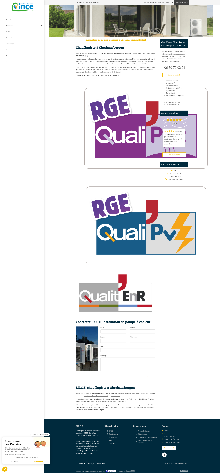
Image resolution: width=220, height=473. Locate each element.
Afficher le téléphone (150, 2)
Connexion (184, 471)
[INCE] (22, 11)
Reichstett (151, 399)
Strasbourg (122, 401)
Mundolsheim (81, 401)
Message (103, 355)
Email (102, 337)
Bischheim (143, 399)
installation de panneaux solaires (143, 393)
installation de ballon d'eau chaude (96, 396)
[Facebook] (172, 3)
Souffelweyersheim (109, 401)
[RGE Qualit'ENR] (115, 293)
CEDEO (132, 471)
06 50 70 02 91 (174, 67)
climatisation (115, 396)
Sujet (102, 346)
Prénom (132, 328)
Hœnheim (90, 401)
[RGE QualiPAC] (145, 128)
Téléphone (133, 337)
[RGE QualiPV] (145, 225)
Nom (102, 328)
